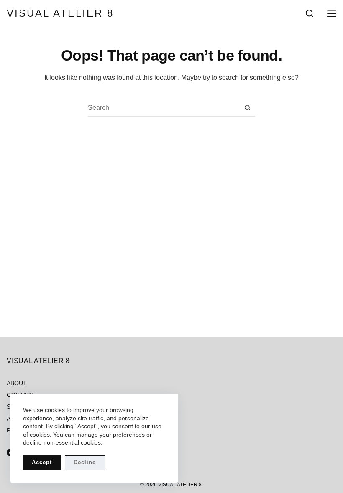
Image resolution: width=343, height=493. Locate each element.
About (17, 383)
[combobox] (163, 107)
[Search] (309, 13)
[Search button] (247, 108)
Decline (85, 462)
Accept (42, 462)
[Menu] (330, 13)
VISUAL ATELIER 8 (60, 13)
